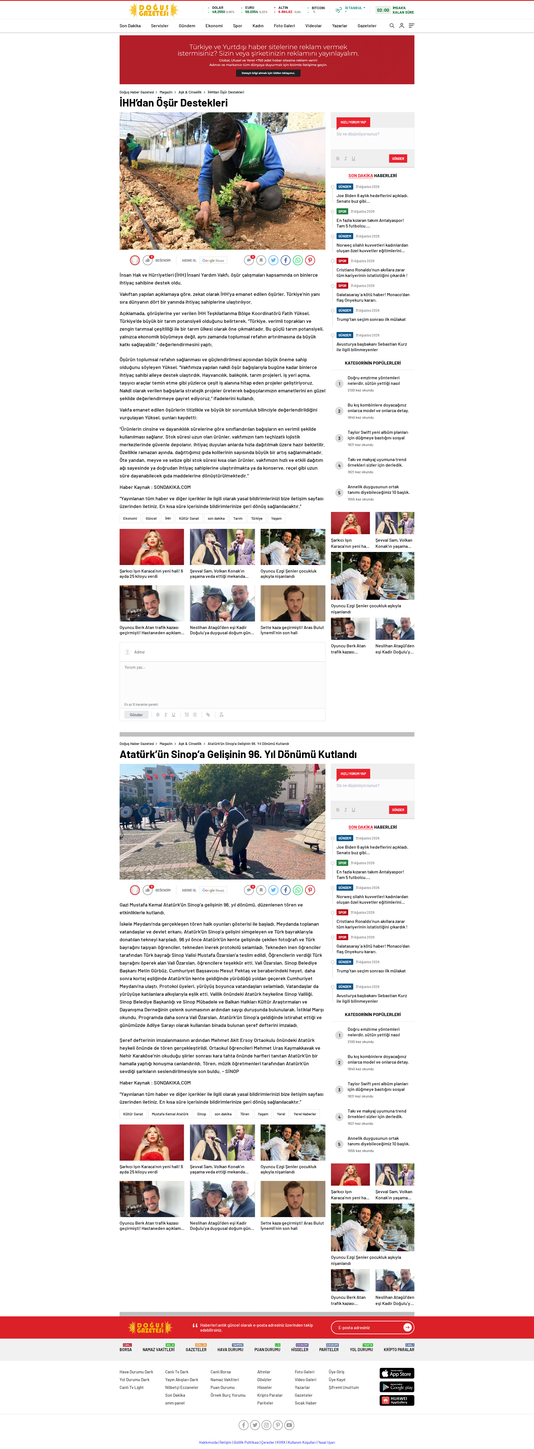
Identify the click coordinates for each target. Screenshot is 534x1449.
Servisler (160, 25)
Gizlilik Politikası (246, 1442)
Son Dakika (130, 25)
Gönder (136, 714)
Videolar (313, 25)
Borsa (126, 1347)
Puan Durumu (267, 1347)
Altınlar (264, 1371)
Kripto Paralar (399, 1347)
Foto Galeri (284, 25)
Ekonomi (214, 25)
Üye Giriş (336, 1371)
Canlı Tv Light (132, 1387)
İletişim (225, 1442)
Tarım (238, 518)
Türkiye (257, 518)
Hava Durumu (230, 1347)
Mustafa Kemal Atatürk (170, 1114)
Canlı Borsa (221, 1371)
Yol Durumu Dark (135, 1379)
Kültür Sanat (189, 518)
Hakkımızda (208, 1442)
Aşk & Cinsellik (190, 92)
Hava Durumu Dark (136, 1371)
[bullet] (195, 714)
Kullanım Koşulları (302, 1442)
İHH (167, 518)
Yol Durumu (361, 1347)
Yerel (281, 1114)
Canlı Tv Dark (177, 1371)
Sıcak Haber (306, 1402)
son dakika (216, 518)
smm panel (175, 1402)
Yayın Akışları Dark (181, 1379)
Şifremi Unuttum (344, 1387)
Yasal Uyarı (326, 1442)
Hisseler (299, 1347)
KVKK (281, 1442)
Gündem (187, 25)
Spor (237, 25)
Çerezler (268, 1442)
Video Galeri (305, 1379)
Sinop (201, 1114)
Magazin (166, 92)
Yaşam (276, 518)
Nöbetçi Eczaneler (182, 1387)
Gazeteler (367, 25)
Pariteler (329, 1347)
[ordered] (187, 714)
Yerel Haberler (305, 1114)
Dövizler (264, 1379)
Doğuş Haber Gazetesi (137, 92)
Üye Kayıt (337, 1379)
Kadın (258, 25)
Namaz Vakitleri (159, 1347)
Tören (244, 1114)
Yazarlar (339, 25)
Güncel (151, 518)
